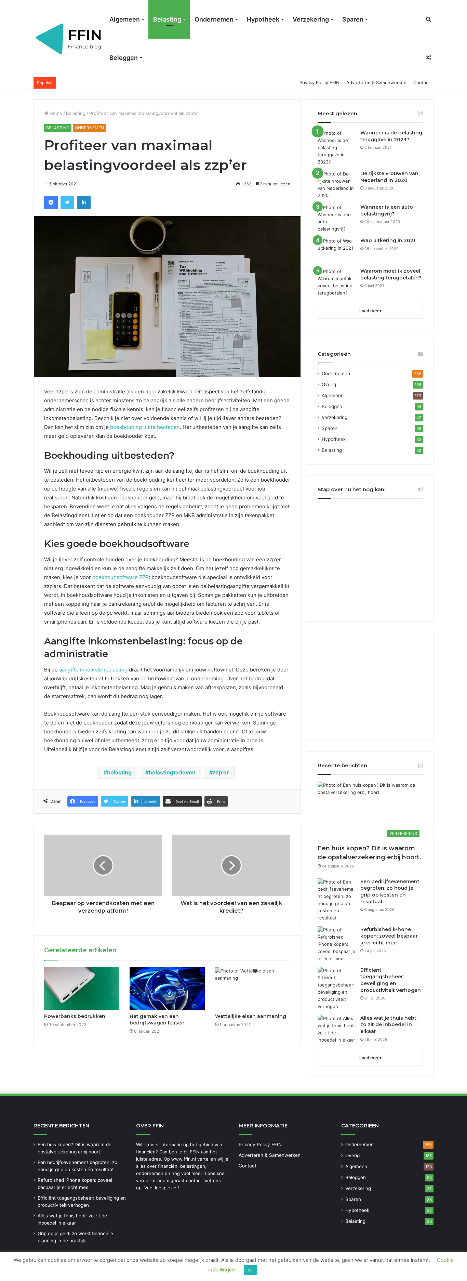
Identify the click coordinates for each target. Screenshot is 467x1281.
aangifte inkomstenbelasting (93, 669)
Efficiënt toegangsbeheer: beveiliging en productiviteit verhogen (390, 980)
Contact (421, 82)
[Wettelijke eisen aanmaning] (252, 988)
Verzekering (311, 19)
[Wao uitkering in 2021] (336, 250)
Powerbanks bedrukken (74, 1016)
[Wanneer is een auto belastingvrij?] (336, 218)
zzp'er (221, 772)
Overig (329, 384)
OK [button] (250, 1270)
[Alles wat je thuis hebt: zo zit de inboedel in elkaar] (336, 1029)
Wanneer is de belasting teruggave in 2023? (391, 136)
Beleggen (123, 57)
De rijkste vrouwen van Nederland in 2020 (389, 176)
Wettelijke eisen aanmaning (250, 1016)
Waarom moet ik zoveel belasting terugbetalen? (390, 274)
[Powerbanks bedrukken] (81, 988)
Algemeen (124, 19)
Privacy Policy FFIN (319, 82)
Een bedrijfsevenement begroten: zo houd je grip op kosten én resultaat (389, 891)
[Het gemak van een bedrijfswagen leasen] (167, 988)
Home (55, 113)
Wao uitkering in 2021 (387, 240)
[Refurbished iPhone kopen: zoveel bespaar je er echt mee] (336, 944)
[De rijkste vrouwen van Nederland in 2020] (336, 184)
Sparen (352, 19)
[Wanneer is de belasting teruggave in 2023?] (336, 148)
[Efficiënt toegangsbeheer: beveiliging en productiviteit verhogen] (336, 988)
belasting (119, 772)
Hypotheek (263, 19)
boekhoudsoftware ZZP (120, 577)
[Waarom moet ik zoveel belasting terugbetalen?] (336, 282)
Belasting (167, 19)
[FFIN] (69, 38)
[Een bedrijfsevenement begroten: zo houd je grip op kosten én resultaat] (336, 899)
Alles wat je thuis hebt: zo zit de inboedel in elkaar (388, 1024)
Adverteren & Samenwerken (376, 82)
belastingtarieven (172, 772)
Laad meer (370, 310)
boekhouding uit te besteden (145, 427)
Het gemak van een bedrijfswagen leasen (157, 1019)
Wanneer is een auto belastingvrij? (386, 210)
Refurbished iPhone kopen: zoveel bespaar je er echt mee (389, 936)
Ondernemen (214, 19)
